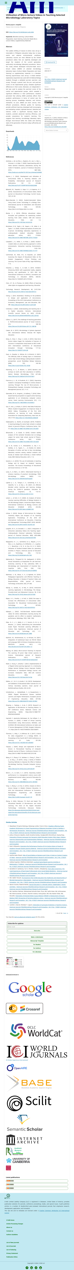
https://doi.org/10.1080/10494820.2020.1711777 (22, 250)
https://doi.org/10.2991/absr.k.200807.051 (21, 509)
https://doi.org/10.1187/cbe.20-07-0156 (20, 677)
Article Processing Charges (14, 1224)
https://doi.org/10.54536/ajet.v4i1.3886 (20, 633)
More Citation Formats (52, 130)
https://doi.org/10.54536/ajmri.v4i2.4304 (21, 32)
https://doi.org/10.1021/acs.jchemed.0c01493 (22, 537)
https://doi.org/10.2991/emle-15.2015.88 (23, 305)
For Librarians (37, 952)
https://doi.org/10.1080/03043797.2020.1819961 (22, 701)
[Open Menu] (6, 3)
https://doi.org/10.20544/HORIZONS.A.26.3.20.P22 (23, 315)
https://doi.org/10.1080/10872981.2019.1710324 (22, 237)
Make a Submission (37, 937)
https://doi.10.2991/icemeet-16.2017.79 (20, 797)
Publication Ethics (12, 1257)
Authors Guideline (12, 1234)
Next (64, 913)
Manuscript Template (37, 941)
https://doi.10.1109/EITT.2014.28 (18, 350)
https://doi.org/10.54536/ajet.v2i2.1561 (20, 555)
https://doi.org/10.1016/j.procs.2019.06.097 (21, 769)
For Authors (37, 948)
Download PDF (51, 62)
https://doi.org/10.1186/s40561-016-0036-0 (21, 402)
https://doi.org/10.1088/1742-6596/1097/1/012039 (23, 441)
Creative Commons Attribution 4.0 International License (56, 107)
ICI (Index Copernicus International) (17, 1060)
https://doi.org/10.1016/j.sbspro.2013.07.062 (21, 594)
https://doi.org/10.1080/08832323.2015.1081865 (22, 782)
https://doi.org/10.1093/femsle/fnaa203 (20, 478)
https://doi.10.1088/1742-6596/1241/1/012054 (24, 428)
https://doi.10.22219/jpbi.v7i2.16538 (19, 365)
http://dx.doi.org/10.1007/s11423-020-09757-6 (22, 291)
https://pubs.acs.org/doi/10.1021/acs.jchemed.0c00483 (25, 172)
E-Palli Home (10, 1220)
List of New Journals (12, 1242)
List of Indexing (11, 1250)
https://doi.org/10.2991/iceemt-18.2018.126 (21, 524)
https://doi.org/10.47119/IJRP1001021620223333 (23, 660)
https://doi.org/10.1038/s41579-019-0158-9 (21, 376)
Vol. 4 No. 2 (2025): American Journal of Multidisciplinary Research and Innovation (56, 81)
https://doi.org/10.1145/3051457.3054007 (20, 742)
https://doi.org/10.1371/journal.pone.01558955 (22, 570)
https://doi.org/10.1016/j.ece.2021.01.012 (20, 494)
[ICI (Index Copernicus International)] (37, 1058)
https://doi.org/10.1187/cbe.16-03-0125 (20, 222)
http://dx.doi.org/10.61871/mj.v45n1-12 (20, 646)
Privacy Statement (12, 1253)
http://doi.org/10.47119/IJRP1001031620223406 (22, 185)
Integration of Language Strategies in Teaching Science (50, 905)
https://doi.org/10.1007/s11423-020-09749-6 (21, 607)
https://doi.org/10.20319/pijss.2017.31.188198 (22, 326)
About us (9, 1227)
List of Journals (11, 1246)
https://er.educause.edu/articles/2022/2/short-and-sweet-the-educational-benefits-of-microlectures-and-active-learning (24, 812)
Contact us (9, 1231)
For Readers (37, 944)
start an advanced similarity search (25, 917)
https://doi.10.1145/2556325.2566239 (26, 418)
